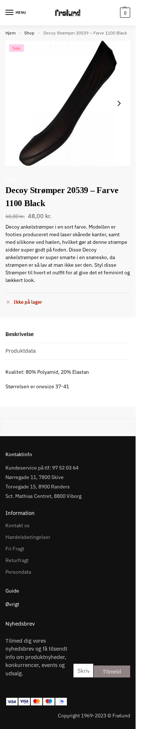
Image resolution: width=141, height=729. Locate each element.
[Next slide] (119, 103)
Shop (29, 33)
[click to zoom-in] (67, 103)
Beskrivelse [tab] (19, 334)
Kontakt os (17, 525)
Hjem (10, 33)
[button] (124, 13)
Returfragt (17, 560)
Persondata (18, 572)
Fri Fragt (14, 548)
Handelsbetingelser (27, 537)
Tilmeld (112, 671)
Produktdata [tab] (20, 350)
